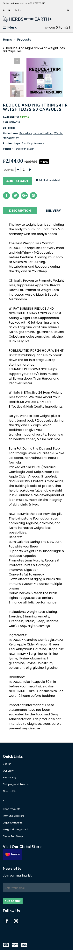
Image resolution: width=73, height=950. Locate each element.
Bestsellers (25, 133)
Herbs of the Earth (43, 133)
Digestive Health (12, 822)
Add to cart (17, 180)
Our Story (8, 770)
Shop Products (11, 809)
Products (24, 39)
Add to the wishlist (49, 180)
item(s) (57, 27)
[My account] (4, 10)
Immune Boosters (13, 815)
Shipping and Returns (16, 784)
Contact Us (9, 791)
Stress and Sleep (13, 836)
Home (7, 39)
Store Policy (9, 777)
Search (7, 764)
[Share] (6, 195)
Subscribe (13, 901)
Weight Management (15, 829)
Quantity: (9, 169)
